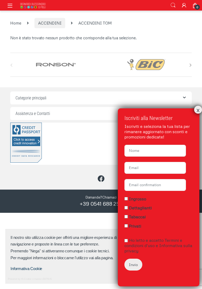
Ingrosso (137, 198)
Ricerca (173, 5)
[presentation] (190, 65)
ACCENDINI (50, 23)
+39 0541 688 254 (101, 203)
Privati (135, 226)
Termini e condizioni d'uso (153, 243)
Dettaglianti (140, 207)
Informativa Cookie (26, 268)
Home (15, 23)
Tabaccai (137, 216)
